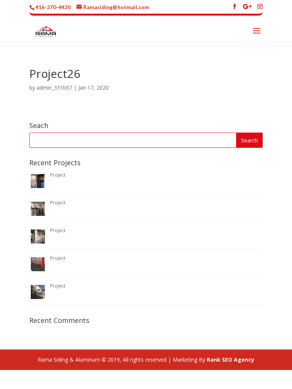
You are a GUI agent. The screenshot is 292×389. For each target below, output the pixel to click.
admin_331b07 (54, 87)
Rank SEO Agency (230, 359)
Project (57, 175)
